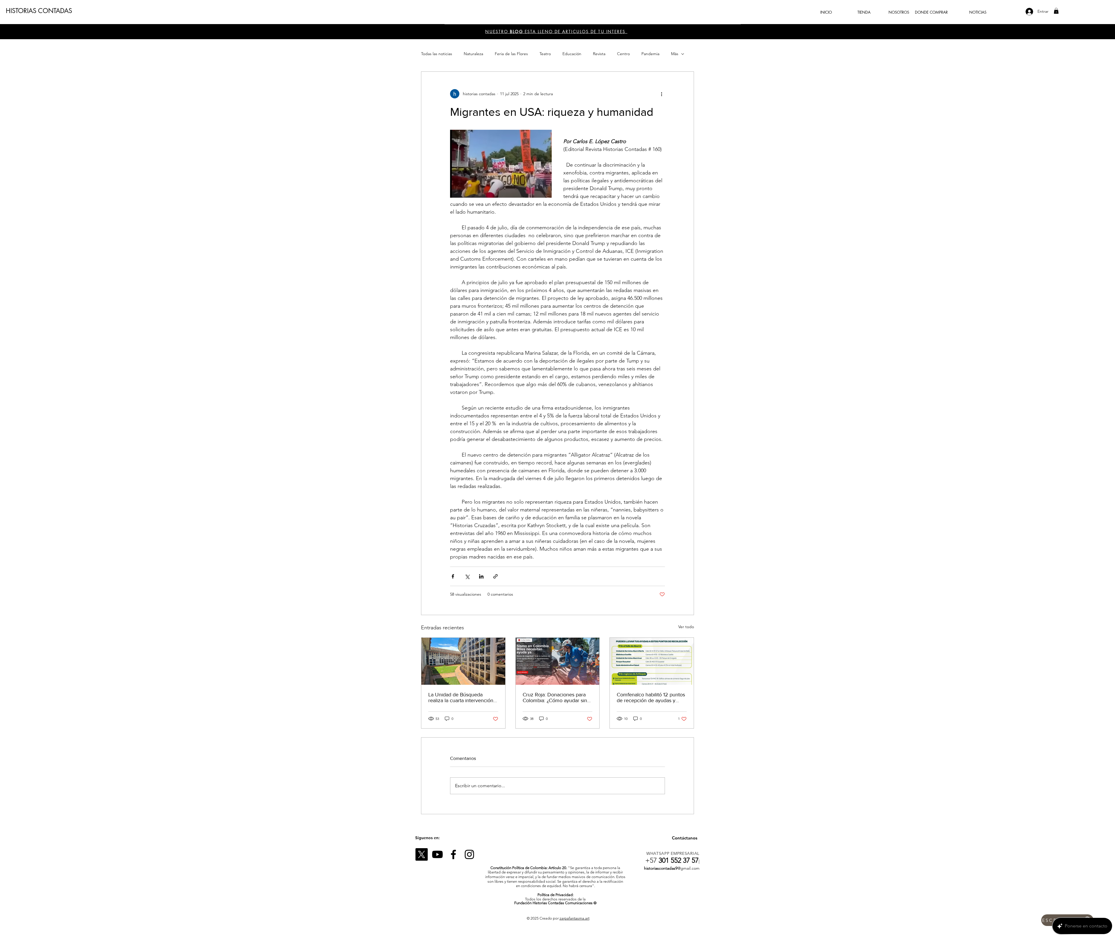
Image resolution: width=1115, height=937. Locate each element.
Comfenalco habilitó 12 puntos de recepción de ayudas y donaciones (651, 697)
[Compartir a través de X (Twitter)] (467, 576)
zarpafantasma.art (574, 918)
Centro (623, 53)
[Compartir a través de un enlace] (495, 576)
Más (674, 53)
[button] (1056, 11)
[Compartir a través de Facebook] (453, 576)
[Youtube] (437, 854)
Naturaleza (473, 53)
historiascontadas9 (660, 868)
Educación (571, 53)
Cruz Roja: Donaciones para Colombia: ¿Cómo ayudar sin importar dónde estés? (555, 697)
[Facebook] (453, 854)
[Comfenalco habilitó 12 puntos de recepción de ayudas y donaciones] (652, 661)
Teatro (545, 53)
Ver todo (686, 626)
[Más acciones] (661, 93)
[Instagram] (469, 854)
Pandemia (650, 53)
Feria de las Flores (511, 53)
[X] (421, 854)
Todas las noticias (436, 53)
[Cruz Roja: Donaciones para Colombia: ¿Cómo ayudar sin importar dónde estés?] (558, 661)
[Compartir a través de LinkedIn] (481, 576)
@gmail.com (688, 868)
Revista (599, 53)
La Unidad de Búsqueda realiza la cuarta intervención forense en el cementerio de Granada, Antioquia (460, 697)
